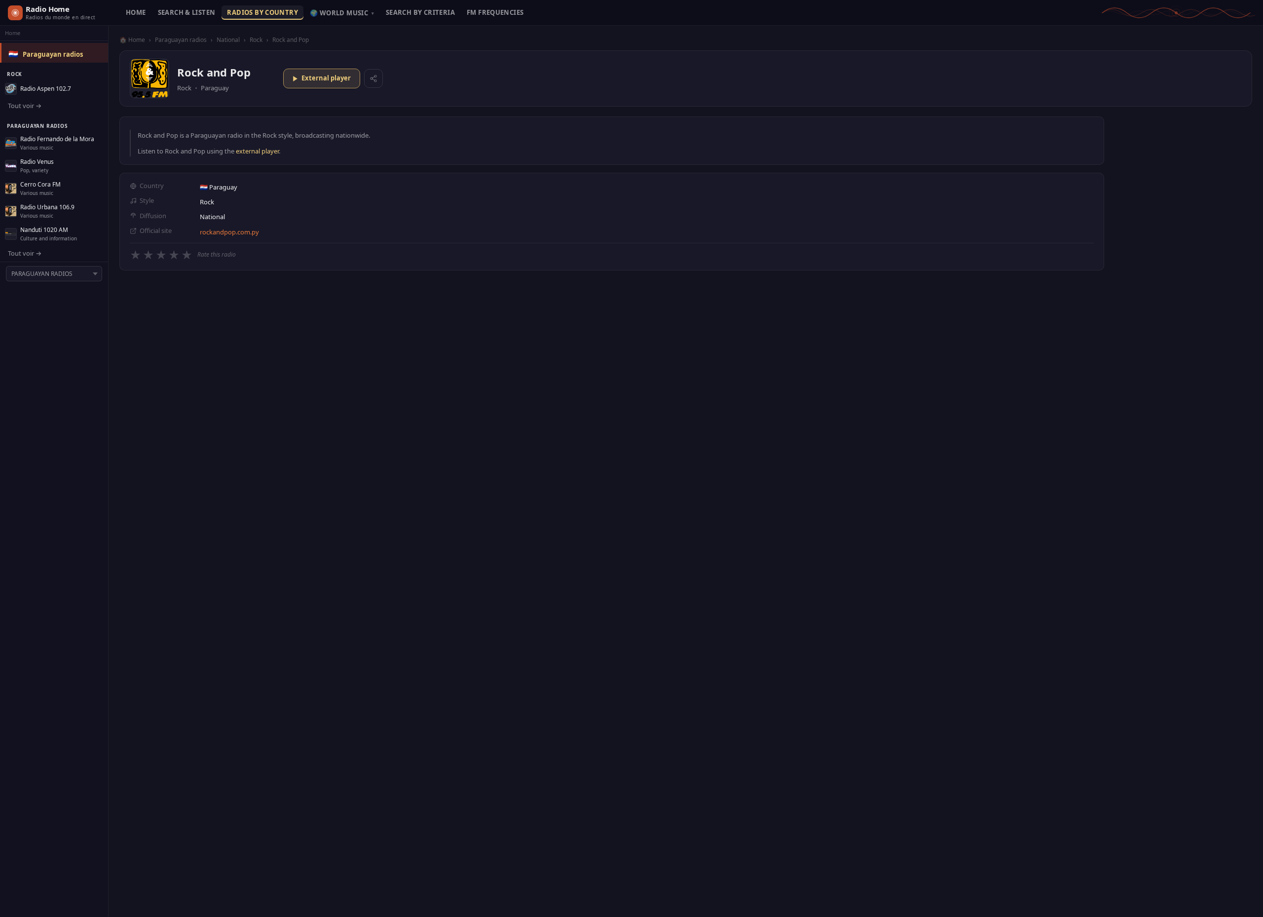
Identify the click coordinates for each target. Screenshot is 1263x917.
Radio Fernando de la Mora (57, 139)
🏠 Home (132, 40)
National (228, 40)
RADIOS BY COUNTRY (262, 12)
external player (257, 151)
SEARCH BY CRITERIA (420, 12)
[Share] (373, 78)
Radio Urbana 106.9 (47, 207)
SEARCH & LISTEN (187, 12)
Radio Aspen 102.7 (45, 88)
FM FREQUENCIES (495, 12)
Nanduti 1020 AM (44, 230)
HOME (136, 12)
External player (326, 78)
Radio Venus (37, 161)
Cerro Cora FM (40, 184)
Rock (256, 40)
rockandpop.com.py (229, 232)
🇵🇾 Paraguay (218, 187)
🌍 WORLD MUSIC (342, 12)
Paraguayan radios (53, 54)
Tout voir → (24, 105)
